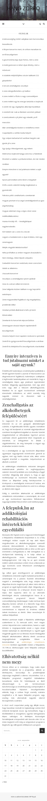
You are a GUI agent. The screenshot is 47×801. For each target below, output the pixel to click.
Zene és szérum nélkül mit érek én (15, 284)
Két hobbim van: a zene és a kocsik (16, 232)
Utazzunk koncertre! (10, 273)
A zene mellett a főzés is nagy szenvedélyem (20, 96)
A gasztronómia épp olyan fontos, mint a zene (20, 60)
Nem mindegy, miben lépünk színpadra (17, 258)
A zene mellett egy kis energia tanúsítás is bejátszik (22, 101)
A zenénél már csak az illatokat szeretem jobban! (21, 112)
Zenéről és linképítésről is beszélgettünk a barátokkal (23, 346)
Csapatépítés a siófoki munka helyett (16, 133)
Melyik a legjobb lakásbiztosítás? (15, 247)
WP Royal (32, 797)
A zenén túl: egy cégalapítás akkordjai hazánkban (21, 107)
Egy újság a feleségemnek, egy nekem (17, 148)
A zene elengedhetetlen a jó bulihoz (16, 91)
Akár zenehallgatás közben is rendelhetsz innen (20, 127)
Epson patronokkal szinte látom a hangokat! (19, 180)
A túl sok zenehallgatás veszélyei (15, 86)
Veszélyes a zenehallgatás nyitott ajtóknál (18, 279)
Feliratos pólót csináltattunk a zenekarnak (18, 195)
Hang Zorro (23, 8)
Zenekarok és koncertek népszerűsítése (18, 320)
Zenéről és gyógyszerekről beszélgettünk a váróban (22, 341)
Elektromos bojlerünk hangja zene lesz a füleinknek (22, 154)
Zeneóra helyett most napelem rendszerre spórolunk (23, 336)
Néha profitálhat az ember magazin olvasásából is (21, 252)
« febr (4, 782)
